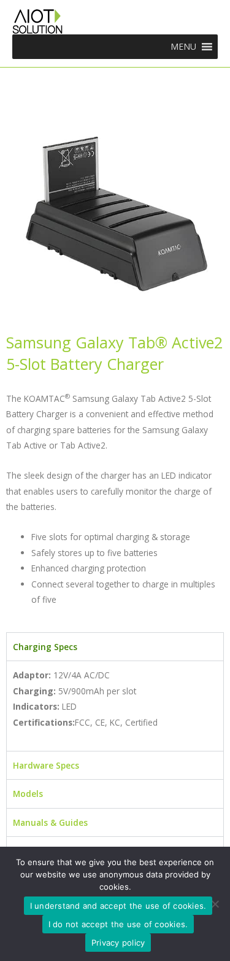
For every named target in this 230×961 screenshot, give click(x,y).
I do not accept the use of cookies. (118, 924)
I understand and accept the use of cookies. (118, 906)
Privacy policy (118, 942)
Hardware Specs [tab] (46, 765)
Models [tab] (28, 793)
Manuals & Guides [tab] (50, 822)
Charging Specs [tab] (45, 647)
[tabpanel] (115, 706)
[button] (183, 46)
